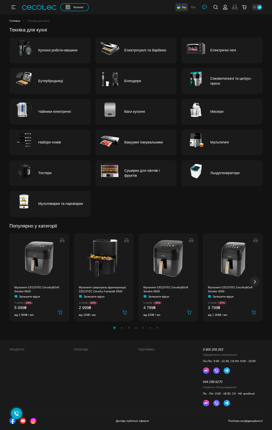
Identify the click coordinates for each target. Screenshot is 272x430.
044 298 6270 (212, 382)
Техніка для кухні (38, 20)
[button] (114, 327)
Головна (14, 20)
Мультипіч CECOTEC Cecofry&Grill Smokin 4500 (230, 289)
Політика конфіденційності (245, 420)
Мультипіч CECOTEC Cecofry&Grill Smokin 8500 (36, 289)
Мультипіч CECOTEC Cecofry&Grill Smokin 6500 (165, 289)
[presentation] (254, 282)
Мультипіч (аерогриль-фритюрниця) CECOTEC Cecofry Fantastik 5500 (102, 289)
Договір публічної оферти (132, 420)
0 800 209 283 (213, 349)
